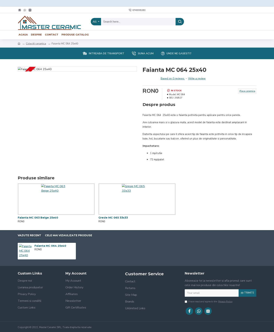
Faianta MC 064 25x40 (50, 245)
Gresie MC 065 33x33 (113, 217)
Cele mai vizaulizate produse (68, 235)
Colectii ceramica (36, 43)
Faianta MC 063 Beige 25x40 (38, 217)
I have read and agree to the (210, 301)
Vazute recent (29, 235)
